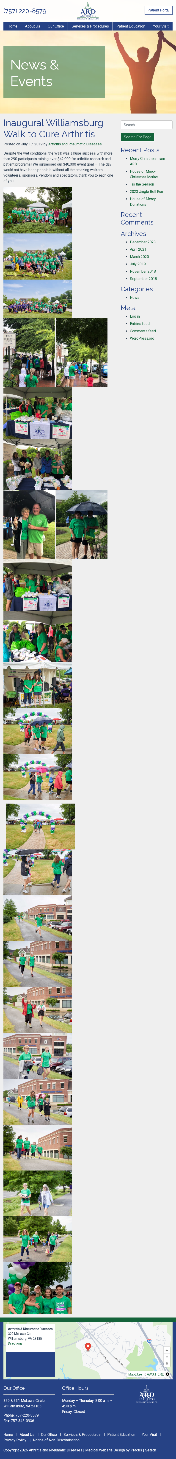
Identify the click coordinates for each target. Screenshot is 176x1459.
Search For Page (137, 137)
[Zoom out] (167, 1357)
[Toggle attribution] (167, 1374)
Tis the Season (142, 184)
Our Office (56, 26)
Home (12, 26)
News (134, 297)
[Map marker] (88, 1347)
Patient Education (130, 26)
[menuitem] (12, 26)
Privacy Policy (14, 1440)
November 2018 (143, 271)
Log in (135, 316)
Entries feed (140, 324)
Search (150, 1450)
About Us (32, 26)
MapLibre (135, 1374)
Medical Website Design (105, 1450)
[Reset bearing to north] (167, 1363)
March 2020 (139, 257)
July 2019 (138, 264)
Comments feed (143, 331)
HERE (159, 1374)
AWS (150, 1374)
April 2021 (138, 249)
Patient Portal (159, 10)
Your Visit (160, 26)
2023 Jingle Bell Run (146, 191)
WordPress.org (142, 338)
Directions (15, 1343)
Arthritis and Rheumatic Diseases (75, 144)
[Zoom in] (167, 1350)
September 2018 (143, 279)
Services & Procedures (90, 26)
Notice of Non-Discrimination (56, 1440)
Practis (136, 1450)
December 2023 (143, 242)
